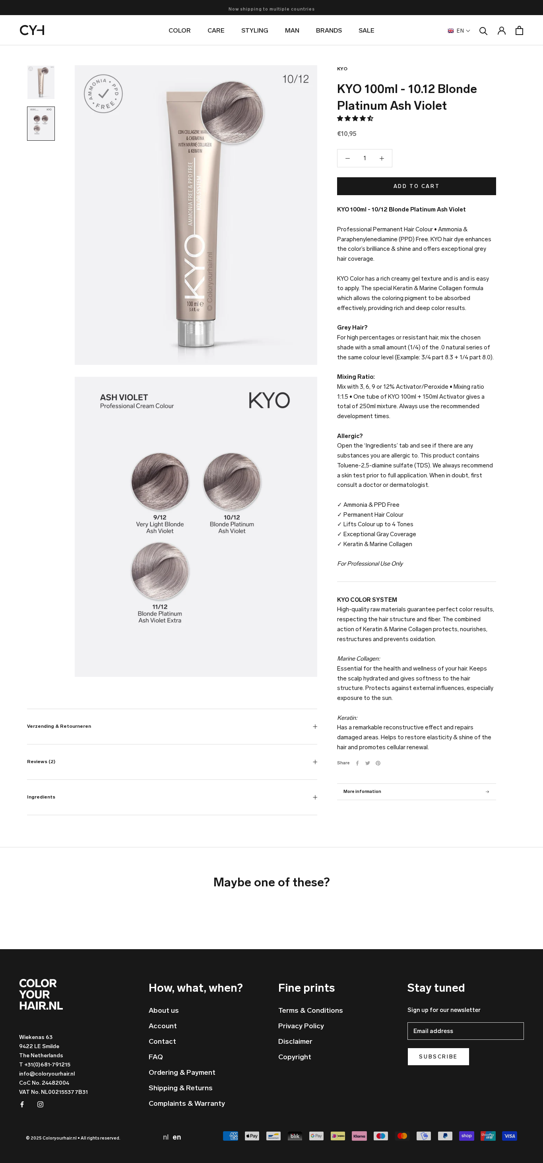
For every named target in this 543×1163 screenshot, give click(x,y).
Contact (162, 1041)
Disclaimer (295, 1041)
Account (163, 1026)
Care (216, 30)
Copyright (294, 1057)
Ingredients (41, 797)
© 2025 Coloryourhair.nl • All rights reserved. (73, 1138)
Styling (254, 30)
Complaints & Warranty (187, 1103)
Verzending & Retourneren (59, 726)
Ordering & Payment (182, 1072)
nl (166, 1137)
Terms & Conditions (310, 1010)
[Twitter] (367, 763)
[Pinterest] (378, 763)
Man (292, 30)
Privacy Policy (301, 1026)
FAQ (156, 1057)
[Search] (483, 30)
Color (180, 30)
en (177, 1137)
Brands (329, 30)
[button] (355, 118)
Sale (366, 30)
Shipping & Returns (181, 1088)
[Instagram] (40, 1104)
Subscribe (438, 1057)
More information (362, 791)
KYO (342, 69)
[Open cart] (519, 30)
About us (164, 1010)
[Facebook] (357, 763)
